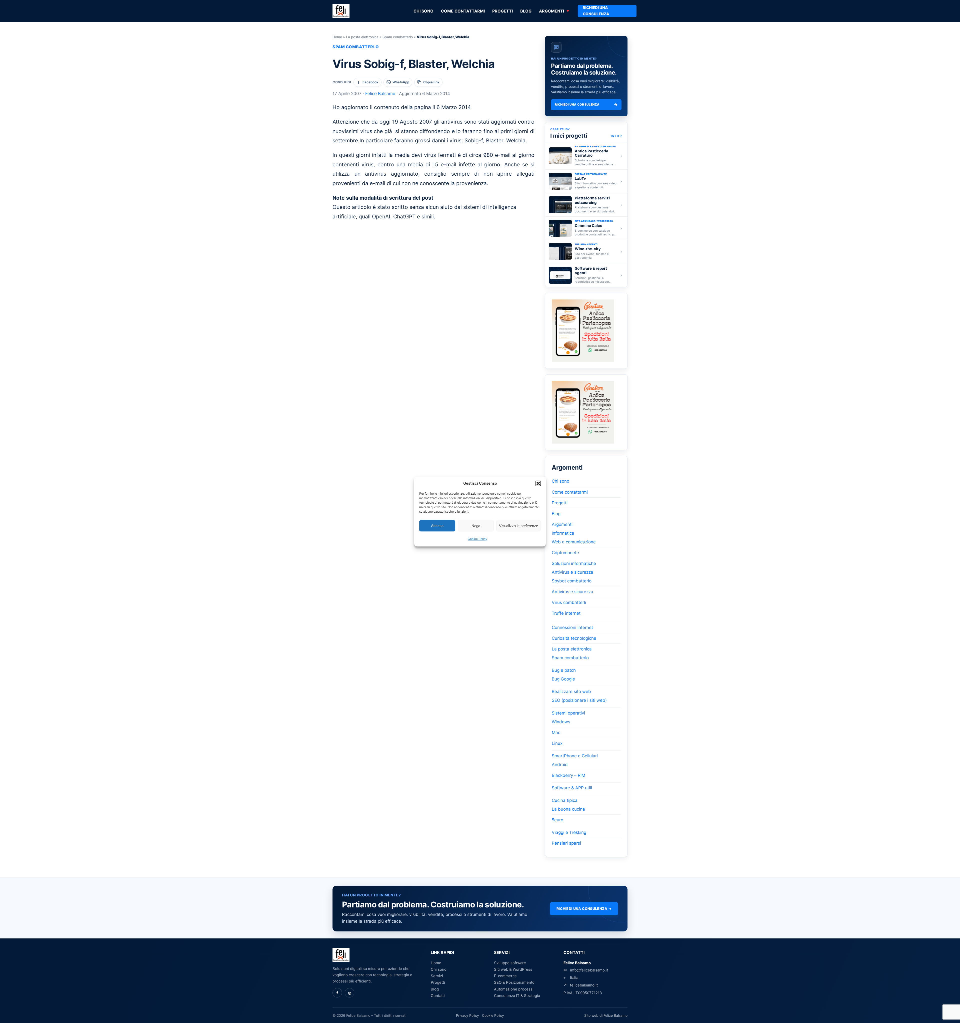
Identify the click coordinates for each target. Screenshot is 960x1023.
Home (337, 37)
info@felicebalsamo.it (589, 970)
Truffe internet (566, 613)
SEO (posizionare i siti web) (579, 700)
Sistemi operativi (568, 713)
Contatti (438, 995)
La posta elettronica (362, 37)
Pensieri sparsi (566, 843)
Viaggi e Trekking (569, 832)
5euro (557, 819)
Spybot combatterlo (572, 580)
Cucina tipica (565, 800)
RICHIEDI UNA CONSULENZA (596, 10)
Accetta (437, 526)
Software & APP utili (572, 787)
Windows (561, 721)
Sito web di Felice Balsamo (606, 1015)
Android (560, 764)
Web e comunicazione (574, 541)
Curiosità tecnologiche (574, 638)
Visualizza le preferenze (518, 526)
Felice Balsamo (380, 93)
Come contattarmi (463, 11)
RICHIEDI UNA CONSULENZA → (584, 908)
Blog (526, 11)
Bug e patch (564, 670)
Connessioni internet (572, 627)
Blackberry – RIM (568, 775)
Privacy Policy (467, 1015)
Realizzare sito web (571, 691)
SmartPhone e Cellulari (575, 755)
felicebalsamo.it (584, 985)
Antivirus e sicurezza (572, 572)
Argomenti (551, 11)
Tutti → (616, 136)
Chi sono (424, 11)
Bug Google (563, 678)
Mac (556, 732)
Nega (476, 526)
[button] (538, 483)
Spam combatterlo (397, 37)
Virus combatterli (569, 602)
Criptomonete (565, 552)
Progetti (502, 11)
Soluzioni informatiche (574, 563)
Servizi (437, 975)
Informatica (563, 533)
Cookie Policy (477, 539)
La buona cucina (568, 809)
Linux (557, 743)
